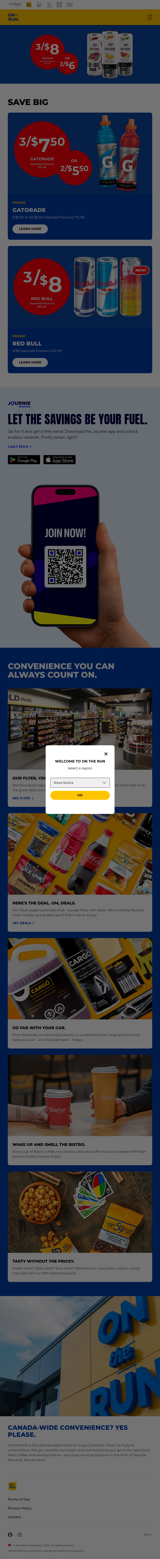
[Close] (106, 754)
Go (80, 795)
